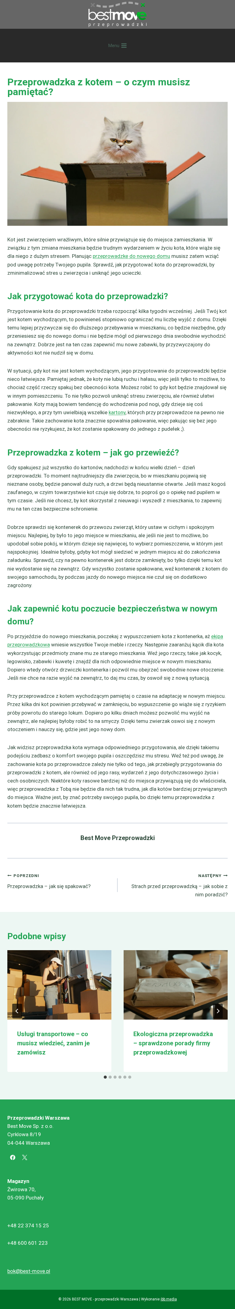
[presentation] (59, 985)
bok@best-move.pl (28, 1271)
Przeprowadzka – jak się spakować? (49, 881)
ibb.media (169, 1299)
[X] (24, 1157)
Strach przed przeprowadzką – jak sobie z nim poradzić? (179, 885)
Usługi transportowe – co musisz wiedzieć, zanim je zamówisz (53, 1043)
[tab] (105, 1077)
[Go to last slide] (17, 1011)
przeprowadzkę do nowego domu (131, 256)
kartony (117, 412)
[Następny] (218, 1011)
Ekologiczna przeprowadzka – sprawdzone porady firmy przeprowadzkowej (173, 1043)
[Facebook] (12, 1157)
